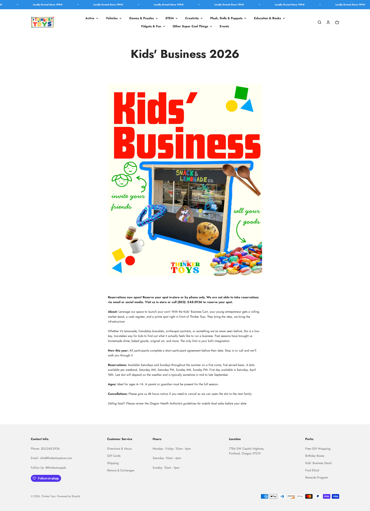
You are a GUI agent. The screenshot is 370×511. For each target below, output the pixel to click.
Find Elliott (312, 470)
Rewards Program (316, 477)
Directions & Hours (119, 448)
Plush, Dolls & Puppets (226, 18)
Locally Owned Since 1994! (32, 4)
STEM (169, 18)
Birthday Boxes (314, 455)
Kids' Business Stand (318, 463)
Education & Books (267, 18)
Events (224, 26)
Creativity (192, 18)
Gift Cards (113, 455)
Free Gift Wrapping (317, 448)
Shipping (113, 463)
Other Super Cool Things (190, 26)
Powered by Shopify (68, 496)
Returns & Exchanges (120, 470)
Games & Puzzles (141, 18)
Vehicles (112, 18)
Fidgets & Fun (151, 26)
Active (89, 18)
